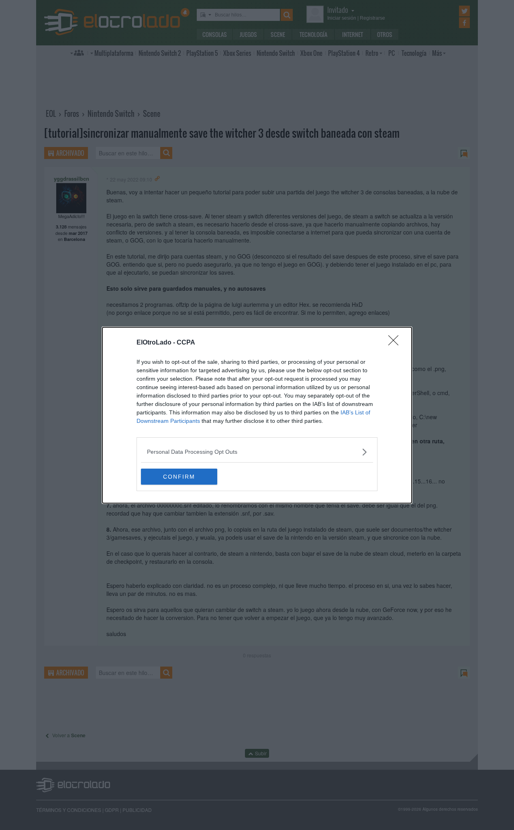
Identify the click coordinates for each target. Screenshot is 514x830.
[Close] (396, 343)
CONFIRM (179, 476)
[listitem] (257, 452)
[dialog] (257, 415)
